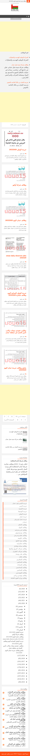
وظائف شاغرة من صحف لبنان (15, 732)
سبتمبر (20, 615)
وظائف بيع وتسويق (21, 533)
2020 (23, 603)
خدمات (25, 522)
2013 (23, 673)
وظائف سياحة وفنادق (20, 546)
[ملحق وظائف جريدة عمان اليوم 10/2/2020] (15, 357)
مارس (20, 627)
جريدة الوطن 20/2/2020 (17, 149)
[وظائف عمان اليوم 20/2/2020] (15, 209)
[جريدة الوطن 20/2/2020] (15, 138)
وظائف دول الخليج (21, 541)
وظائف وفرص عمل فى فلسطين (17, 719)
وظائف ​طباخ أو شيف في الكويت (15, 711)
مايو (21, 621)
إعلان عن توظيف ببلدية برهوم (16, 745)
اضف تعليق (22, 153)
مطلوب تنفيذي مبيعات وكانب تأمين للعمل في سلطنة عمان (16, 331)
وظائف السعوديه (19, 713)
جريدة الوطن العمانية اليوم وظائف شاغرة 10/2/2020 (17, 294)
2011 (23, 679)
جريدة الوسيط (22, 511)
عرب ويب (3, 753)
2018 (23, 658)
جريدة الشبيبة (23, 509)
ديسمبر (20, 606)
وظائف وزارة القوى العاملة (19, 578)
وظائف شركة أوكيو (19, 185)
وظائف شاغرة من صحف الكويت (17, 708)
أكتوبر (21, 612)
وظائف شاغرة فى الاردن (17, 726)
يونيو (21, 618)
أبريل (21, 624)
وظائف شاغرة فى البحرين (16, 738)
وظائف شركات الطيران (20, 551)
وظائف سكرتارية (22, 543)
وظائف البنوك (23, 527)
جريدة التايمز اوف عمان (20, 503)
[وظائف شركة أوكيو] (15, 174)
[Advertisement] (15, 37)
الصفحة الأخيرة (9, 420)
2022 (23, 597)
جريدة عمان (23, 517)
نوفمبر (20, 609)
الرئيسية (24, 124)
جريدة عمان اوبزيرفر (20, 519)
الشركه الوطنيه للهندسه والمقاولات (18, 57)
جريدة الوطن (23, 514)
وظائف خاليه (21, 698)
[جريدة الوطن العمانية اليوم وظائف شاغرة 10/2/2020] (15, 282)
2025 (23, 591)
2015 (23, 667)
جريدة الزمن (23, 506)
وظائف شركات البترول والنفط (18, 549)
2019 (23, 655)
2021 (23, 600)
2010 (23, 682)
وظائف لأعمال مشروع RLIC (16, 705)
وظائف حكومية (22, 538)
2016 (23, 664)
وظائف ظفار (23, 557)
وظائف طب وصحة (21, 554)
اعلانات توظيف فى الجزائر (16, 744)
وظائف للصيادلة (22, 565)
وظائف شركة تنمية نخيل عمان (20, 65)
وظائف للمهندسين (21, 573)
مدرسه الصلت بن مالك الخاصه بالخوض (17, 82)
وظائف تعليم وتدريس (20, 535)
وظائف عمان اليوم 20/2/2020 (15, 220)
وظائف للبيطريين (22, 559)
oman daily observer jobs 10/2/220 (13, 639)
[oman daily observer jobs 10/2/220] (15, 244)
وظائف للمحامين (22, 570)
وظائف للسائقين (22, 562)
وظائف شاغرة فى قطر (17, 704)
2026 (23, 589)
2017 (23, 661)
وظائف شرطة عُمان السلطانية (20, 1)
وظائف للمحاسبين (21, 567)
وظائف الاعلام (22, 525)
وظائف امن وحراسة (21, 530)
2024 (23, 594)
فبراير (21, 630)
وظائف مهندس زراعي (20, 575)
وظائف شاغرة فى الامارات (16, 692)
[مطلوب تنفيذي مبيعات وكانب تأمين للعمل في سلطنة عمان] (15, 319)
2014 (23, 670)
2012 (23, 676)
